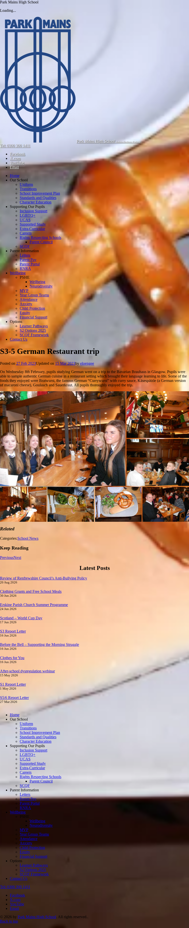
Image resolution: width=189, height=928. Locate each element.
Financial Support (33, 317)
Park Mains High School (37, 917)
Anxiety (26, 304)
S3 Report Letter (13, 631)
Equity (25, 313)
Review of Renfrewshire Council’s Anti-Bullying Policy (43, 578)
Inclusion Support (33, 211)
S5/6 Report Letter (14, 698)
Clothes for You (12, 658)
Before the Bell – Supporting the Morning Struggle (39, 644)
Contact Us (18, 339)
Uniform (26, 184)
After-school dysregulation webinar (27, 671)
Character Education (35, 202)
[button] (63, 438)
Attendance (28, 299)
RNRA (25, 268)
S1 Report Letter (13, 684)
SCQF (25, 246)
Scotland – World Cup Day (21, 618)
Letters (25, 255)
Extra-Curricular (32, 229)
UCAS (25, 220)
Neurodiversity (41, 286)
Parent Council (41, 242)
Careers (26, 233)
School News (27, 538)
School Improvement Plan (40, 193)
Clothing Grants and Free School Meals (31, 591)
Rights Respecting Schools (40, 237)
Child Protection (32, 308)
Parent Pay (28, 260)
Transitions (28, 189)
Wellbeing (18, 273)
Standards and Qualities (38, 198)
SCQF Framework (34, 335)
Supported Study (33, 224)
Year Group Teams (34, 295)
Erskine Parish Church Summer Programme (34, 605)
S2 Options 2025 (33, 330)
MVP (24, 291)
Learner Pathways (34, 326)
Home (14, 176)
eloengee (87, 363)
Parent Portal (30, 264)
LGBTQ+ (27, 215)
